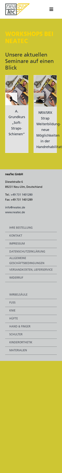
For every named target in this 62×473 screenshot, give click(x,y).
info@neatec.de (15, 207)
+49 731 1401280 (22, 195)
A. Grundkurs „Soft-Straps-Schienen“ (16, 123)
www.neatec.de (15, 212)
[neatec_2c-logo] (17, 4)
